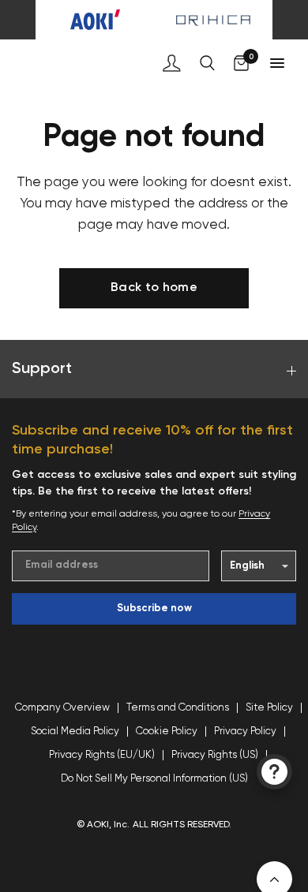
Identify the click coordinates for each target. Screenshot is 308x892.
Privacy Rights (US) (214, 755)
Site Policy (269, 708)
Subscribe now (154, 608)
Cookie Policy (166, 731)
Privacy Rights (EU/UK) (102, 755)
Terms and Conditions (177, 708)
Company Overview (62, 708)
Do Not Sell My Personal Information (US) (154, 779)
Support (42, 369)
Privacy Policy (245, 731)
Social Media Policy (75, 731)
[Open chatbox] (274, 771)
